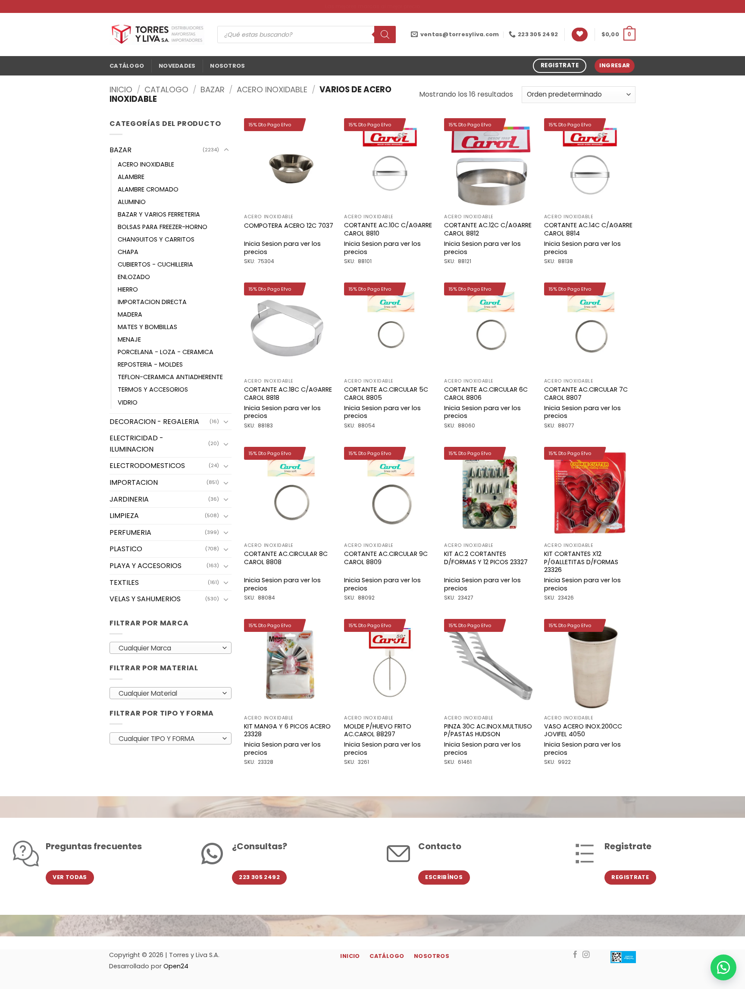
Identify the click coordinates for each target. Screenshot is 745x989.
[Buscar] (385, 34)
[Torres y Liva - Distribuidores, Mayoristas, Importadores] (157, 34)
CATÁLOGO (127, 66)
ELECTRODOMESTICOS (147, 466)
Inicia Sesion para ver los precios (282, 248)
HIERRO (128, 289)
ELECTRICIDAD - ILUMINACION (136, 443)
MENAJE (129, 339)
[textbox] (168, 648)
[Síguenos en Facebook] (575, 955)
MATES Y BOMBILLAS (147, 327)
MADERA (130, 314)
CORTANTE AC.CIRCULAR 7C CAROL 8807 (586, 394)
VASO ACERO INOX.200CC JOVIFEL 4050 (583, 730)
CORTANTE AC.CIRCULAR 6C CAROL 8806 (486, 394)
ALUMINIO (132, 202)
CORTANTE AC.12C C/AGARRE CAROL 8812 (488, 229)
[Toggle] (226, 150)
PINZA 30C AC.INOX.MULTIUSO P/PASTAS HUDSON (488, 730)
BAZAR (212, 89)
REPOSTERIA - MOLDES (150, 364)
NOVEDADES (177, 66)
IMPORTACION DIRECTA (152, 302)
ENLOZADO (134, 277)
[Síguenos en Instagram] (586, 955)
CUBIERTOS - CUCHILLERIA (155, 264)
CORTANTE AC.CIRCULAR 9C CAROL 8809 (386, 558)
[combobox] (171, 648)
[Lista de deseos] (580, 35)
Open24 (175, 966)
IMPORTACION (134, 482)
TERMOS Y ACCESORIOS (153, 389)
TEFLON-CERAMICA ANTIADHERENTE (170, 377)
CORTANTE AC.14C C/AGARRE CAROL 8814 (588, 229)
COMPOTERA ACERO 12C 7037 (288, 226)
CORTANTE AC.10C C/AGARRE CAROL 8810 (388, 229)
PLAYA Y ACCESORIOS (146, 566)
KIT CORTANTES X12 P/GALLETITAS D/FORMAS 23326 (581, 562)
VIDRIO (128, 402)
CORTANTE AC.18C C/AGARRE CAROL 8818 (288, 394)
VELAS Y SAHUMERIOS (145, 599)
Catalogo (166, 89)
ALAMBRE (131, 177)
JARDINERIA (129, 499)
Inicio (121, 89)
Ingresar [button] (614, 65)
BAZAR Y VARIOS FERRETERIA (159, 214)
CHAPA (128, 252)
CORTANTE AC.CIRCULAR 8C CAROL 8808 (286, 558)
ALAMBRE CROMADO (148, 189)
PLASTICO (126, 549)
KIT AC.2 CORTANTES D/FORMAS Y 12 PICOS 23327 (486, 558)
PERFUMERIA (130, 532)
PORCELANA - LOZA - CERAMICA (165, 352)
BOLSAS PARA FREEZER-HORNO (162, 227)
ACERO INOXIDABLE (272, 89)
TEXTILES (124, 582)
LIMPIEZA (124, 516)
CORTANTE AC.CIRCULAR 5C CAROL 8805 (386, 394)
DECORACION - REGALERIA (154, 422)
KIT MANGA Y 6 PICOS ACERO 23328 (287, 730)
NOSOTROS (227, 66)
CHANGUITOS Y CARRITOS (156, 239)
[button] (618, 34)
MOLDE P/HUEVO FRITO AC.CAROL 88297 (377, 730)
